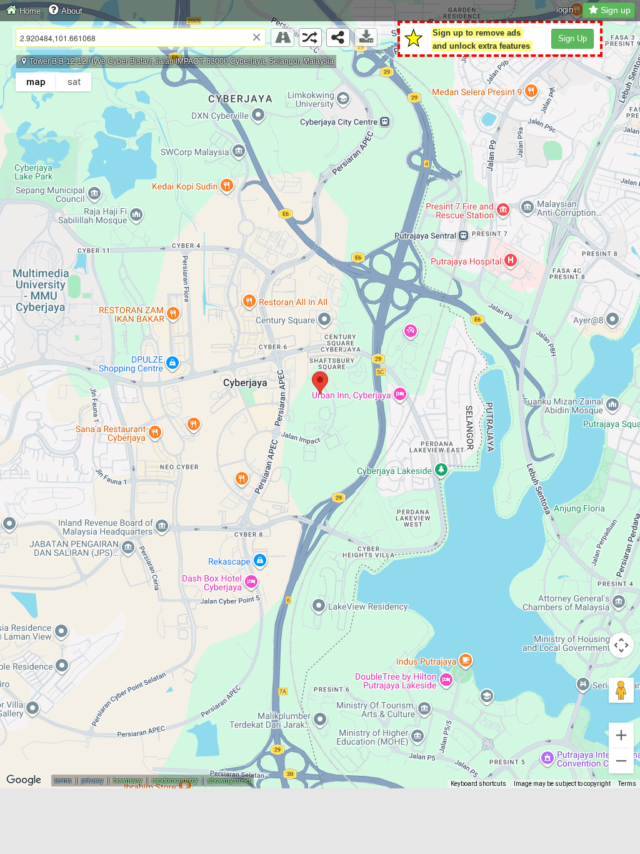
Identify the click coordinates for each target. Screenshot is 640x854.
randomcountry (175, 780)
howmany (127, 780)
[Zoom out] (621, 760)
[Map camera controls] (621, 645)
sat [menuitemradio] (74, 82)
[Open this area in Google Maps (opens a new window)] (23, 780)
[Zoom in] (621, 735)
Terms (627, 783)
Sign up (616, 10)
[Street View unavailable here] (282, 37)
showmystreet (229, 780)
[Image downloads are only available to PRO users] (366, 37)
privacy (92, 780)
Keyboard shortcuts (478, 783)
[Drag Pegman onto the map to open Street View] (621, 690)
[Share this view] (338, 37)
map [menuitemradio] (36, 82)
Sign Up (572, 38)
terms (63, 780)
